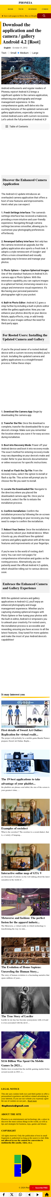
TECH (20, 9)
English (7, 48)
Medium (24, 53)
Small (13, 53)
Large (35, 53)
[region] (25, 151)
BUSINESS (33, 9)
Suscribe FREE (41, 1188)
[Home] (47, 1196)
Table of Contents (18, 126)
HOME (10, 9)
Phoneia (25, 2)
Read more (32, 1101)
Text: (4, 53)
